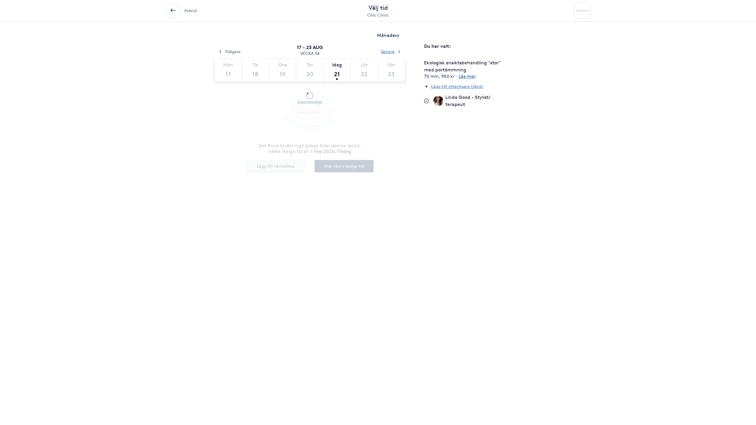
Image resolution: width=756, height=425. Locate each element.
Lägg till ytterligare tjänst (457, 86)
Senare (388, 51)
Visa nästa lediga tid (344, 166)
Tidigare (233, 51)
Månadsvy (388, 35)
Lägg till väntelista (275, 166)
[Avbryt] (173, 10)
